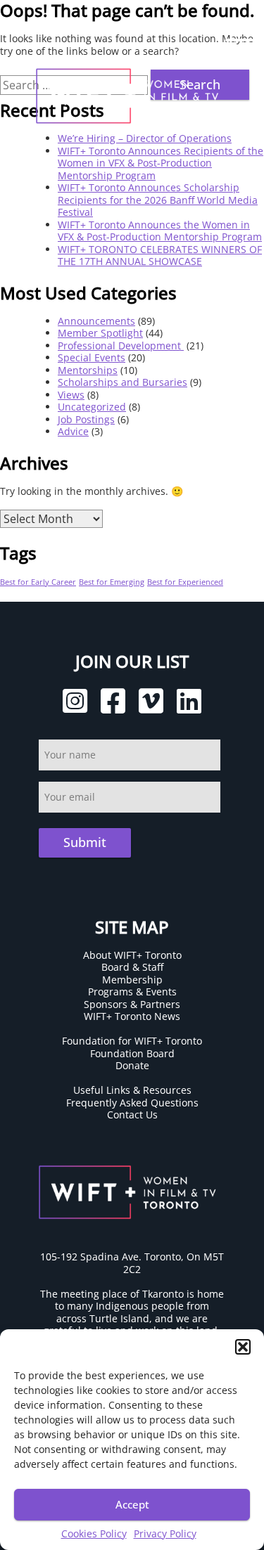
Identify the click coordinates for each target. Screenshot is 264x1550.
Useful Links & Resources (132, 1090)
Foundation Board (132, 1053)
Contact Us (132, 1114)
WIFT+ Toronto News (132, 1016)
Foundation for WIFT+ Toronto (132, 1040)
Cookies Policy (94, 1533)
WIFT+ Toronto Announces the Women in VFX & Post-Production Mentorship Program (160, 231)
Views (71, 394)
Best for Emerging (111, 582)
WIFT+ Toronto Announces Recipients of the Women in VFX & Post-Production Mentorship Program (160, 163)
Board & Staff (132, 967)
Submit (84, 842)
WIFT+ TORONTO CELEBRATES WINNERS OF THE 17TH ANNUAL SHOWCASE (160, 256)
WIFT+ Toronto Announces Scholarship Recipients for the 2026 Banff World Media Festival (158, 200)
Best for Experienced (185, 582)
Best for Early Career (38, 582)
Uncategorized (92, 406)
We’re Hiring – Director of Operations (145, 138)
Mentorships (88, 370)
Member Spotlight (100, 333)
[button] (243, 1347)
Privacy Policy (165, 1533)
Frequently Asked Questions (132, 1102)
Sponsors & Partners (132, 1004)
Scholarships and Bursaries (122, 382)
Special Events (91, 357)
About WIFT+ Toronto (132, 955)
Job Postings (86, 419)
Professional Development (121, 345)
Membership (132, 979)
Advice (73, 431)
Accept (132, 1504)
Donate (132, 1065)
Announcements (96, 321)
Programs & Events (132, 991)
